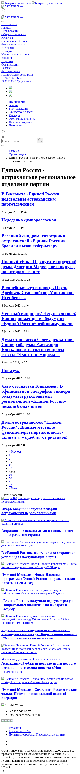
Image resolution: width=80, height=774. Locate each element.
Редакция (15, 727)
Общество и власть (13, 34)
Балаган (6, 67)
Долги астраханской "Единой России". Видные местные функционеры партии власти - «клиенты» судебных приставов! (34, 430)
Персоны (7, 61)
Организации (10, 64)
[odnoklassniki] (10, 91)
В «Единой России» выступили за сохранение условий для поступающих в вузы (38, 555)
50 (10, 478)
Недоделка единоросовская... (30, 219)
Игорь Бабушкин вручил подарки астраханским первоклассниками (29, 511)
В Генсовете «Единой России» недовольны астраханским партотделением (31, 199)
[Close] (2, 21)
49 (10, 475)
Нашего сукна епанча (15, 54)
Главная (14, 151)
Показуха (10, 370)
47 (10, 468)
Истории (7, 51)
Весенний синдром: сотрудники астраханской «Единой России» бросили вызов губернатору (33, 240)
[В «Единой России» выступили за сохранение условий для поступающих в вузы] (40, 545)
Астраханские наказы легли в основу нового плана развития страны (37, 533)
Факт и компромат (13, 44)
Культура (7, 37)
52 (10, 485)
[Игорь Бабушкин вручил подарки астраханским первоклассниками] (40, 501)
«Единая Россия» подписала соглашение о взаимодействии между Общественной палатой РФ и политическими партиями (39, 634)
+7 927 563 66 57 (12, 78)
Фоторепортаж (10, 71)
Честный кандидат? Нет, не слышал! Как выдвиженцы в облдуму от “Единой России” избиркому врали (38, 318)
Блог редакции (10, 30)
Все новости (9, 24)
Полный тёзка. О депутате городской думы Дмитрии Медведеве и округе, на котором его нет (38, 266)
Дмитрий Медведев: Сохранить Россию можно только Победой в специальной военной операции (39, 694)
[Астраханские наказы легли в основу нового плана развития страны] (40, 523)
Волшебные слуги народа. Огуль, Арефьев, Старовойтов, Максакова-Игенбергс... (37, 292)
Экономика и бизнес (14, 41)
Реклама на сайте (20, 731)
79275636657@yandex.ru (16, 81)
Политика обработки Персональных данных (37, 734)
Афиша (6, 27)
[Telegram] (10, 88)
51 (10, 481)
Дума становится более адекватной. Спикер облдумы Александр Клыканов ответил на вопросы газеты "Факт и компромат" (37, 347)
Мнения (6, 57)
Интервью (8, 47)
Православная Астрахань (17, 74)
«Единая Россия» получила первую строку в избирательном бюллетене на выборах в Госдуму (37, 605)
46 (10, 465)
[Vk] (10, 95)
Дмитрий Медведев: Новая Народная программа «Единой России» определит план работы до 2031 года (38, 579)
